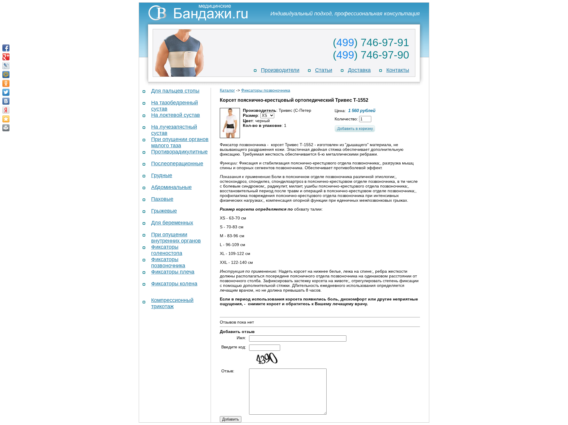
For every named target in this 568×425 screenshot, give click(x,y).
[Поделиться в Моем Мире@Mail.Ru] (5, 74)
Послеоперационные (177, 164)
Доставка (359, 70)
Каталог (227, 90)
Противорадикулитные (179, 152)
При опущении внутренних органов (176, 238)
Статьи (323, 70)
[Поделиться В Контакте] (5, 101)
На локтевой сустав (175, 115)
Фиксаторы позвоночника (168, 262)
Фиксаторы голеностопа (166, 250)
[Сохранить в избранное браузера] (5, 118)
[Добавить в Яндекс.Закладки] (5, 110)
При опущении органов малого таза (180, 142)
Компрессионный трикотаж (172, 303)
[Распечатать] (5, 127)
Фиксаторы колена (174, 284)
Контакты (397, 70)
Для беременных (172, 223)
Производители (280, 70)
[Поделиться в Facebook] (5, 47)
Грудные (161, 175)
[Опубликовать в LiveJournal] (5, 65)
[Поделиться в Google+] (5, 56)
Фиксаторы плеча (172, 272)
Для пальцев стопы (175, 91)
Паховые (162, 199)
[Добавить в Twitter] (5, 92)
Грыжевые (164, 211)
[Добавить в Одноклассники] (5, 83)
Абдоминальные (171, 187)
